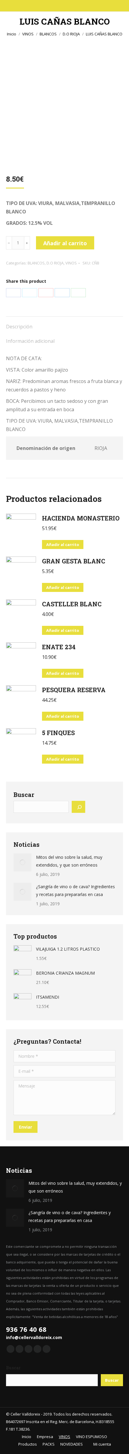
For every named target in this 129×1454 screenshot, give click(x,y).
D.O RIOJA (55, 263)
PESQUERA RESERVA (74, 690)
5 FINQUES (58, 733)
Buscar (24, 794)
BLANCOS (36, 263)
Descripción (19, 326)
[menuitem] (24, 1436)
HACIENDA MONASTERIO (80, 518)
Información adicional (30, 341)
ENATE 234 (59, 647)
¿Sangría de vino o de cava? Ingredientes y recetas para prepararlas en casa (75, 890)
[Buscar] (78, 807)
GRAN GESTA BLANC (73, 561)
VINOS (71, 263)
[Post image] (23, 862)
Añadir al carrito (65, 243)
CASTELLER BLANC (71, 604)
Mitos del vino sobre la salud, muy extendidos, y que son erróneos (69, 861)
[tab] (64, 323)
